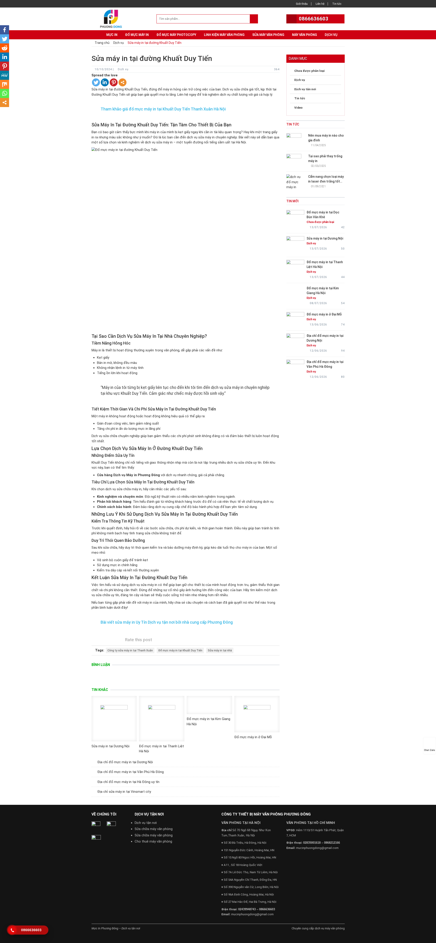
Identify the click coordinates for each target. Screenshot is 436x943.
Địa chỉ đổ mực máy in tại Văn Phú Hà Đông (130, 772)
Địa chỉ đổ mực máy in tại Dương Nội (125, 762)
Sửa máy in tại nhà (220, 650)
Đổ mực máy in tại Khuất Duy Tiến (180, 650)
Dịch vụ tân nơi (305, 89)
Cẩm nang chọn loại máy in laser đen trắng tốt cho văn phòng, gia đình (326, 181)
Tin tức (336, 3)
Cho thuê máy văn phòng (153, 841)
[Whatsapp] (4, 93)
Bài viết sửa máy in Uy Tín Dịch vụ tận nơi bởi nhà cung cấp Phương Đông (167, 622)
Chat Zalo (429, 750)
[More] (122, 82)
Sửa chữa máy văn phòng (154, 829)
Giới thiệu (302, 3)
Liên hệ (320, 3)
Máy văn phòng (304, 35)
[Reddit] (4, 48)
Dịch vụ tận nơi (146, 823)
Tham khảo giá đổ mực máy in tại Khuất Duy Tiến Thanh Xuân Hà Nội (163, 109)
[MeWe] (4, 75)
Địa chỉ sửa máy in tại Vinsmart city (124, 792)
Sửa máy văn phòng (268, 35)
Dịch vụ (331, 35)
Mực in (111, 35)
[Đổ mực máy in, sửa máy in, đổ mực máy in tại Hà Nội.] (112, 18)
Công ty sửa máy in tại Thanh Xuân (130, 650)
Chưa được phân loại (309, 71)
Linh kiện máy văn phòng (224, 35)
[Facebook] (4, 29)
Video (298, 107)
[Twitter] (96, 82)
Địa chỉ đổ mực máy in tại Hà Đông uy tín (128, 782)
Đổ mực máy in (137, 35)
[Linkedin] (105, 82)
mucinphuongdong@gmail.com (252, 914)
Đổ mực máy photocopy (176, 35)
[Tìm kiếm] (254, 19)
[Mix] (4, 84)
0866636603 (313, 19)
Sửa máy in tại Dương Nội (110, 746)
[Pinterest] (114, 82)
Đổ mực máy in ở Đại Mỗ (253, 737)
